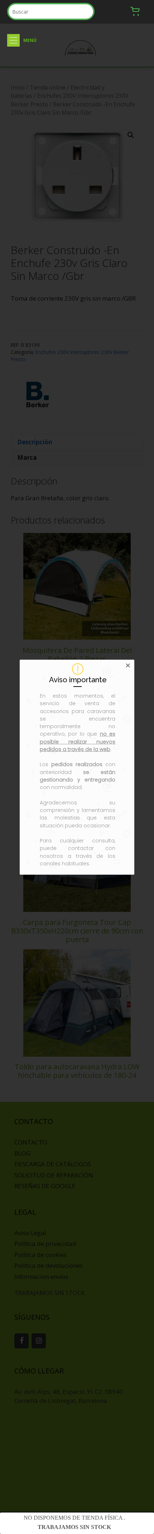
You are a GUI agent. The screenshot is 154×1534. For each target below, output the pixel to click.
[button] (13, 40)
